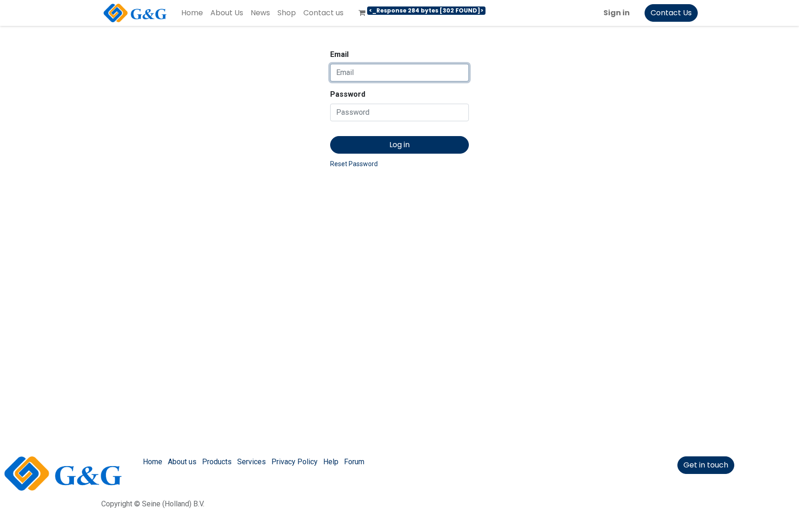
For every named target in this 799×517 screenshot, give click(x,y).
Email (339, 54)
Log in (399, 144)
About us (182, 461)
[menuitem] (192, 13)
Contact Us (671, 12)
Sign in (616, 12)
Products (217, 461)
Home (152, 461)
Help (330, 461)
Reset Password (354, 164)
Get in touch (705, 465)
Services (251, 461)
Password (347, 94)
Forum (354, 461)
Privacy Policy (294, 461)
